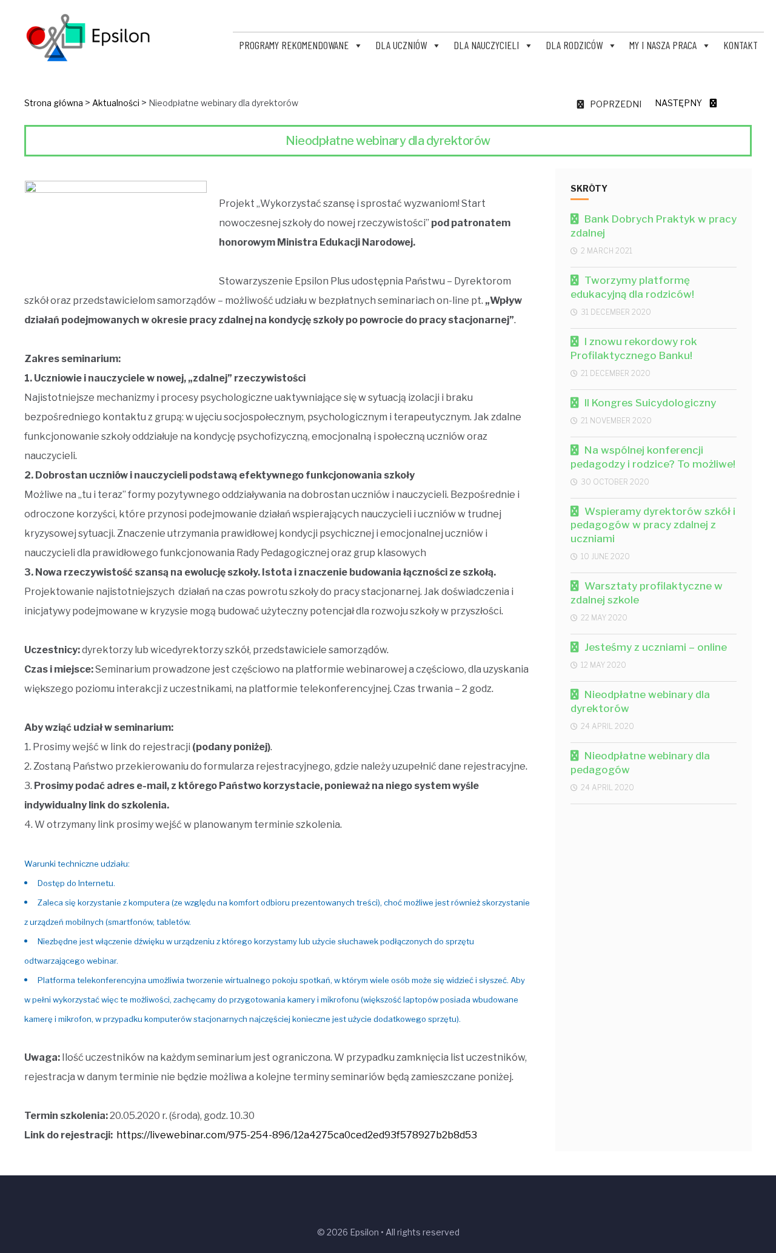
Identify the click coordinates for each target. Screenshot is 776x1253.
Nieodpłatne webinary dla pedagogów (640, 763)
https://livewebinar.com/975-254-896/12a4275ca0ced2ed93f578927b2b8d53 (296, 1135)
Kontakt (740, 45)
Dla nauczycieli (486, 45)
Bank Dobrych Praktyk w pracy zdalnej (653, 226)
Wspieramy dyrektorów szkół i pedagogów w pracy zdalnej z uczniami (652, 525)
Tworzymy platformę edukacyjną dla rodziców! (632, 287)
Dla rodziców (574, 45)
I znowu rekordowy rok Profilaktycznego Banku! (633, 348)
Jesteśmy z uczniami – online (655, 647)
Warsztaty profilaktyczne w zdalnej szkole (646, 593)
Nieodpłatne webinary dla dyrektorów (640, 701)
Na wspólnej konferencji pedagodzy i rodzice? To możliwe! (652, 457)
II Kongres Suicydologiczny (650, 403)
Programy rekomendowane (294, 45)
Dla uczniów (401, 45)
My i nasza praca (663, 45)
